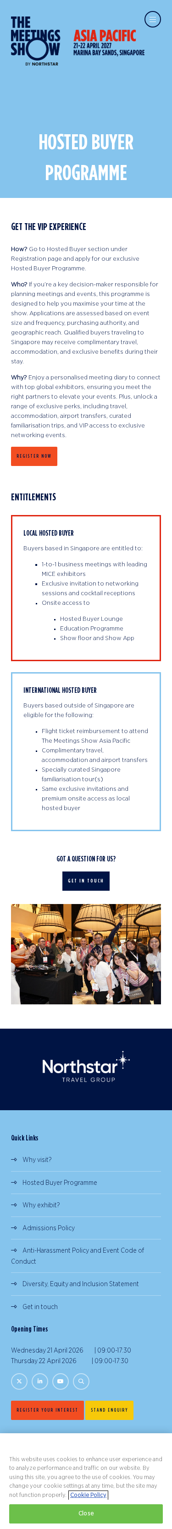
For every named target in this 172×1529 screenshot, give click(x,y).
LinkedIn (40, 1381)
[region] (86, 1481)
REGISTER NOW (34, 456)
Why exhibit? (41, 1205)
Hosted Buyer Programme (59, 1182)
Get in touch (40, 1307)
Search (81, 1381)
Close (86, 1514)
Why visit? (37, 1159)
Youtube (60, 1381)
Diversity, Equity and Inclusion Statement (80, 1284)
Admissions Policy (48, 1228)
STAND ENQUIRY (109, 1410)
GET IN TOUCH (86, 880)
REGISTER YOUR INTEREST (47, 1410)
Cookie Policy (88, 1495)
